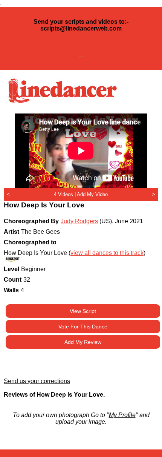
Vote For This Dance (82, 327)
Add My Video (92, 194)
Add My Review (82, 342)
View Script (83, 311)
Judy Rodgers (79, 221)
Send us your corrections (37, 381)
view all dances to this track (107, 253)
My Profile (122, 415)
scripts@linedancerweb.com (81, 28)
